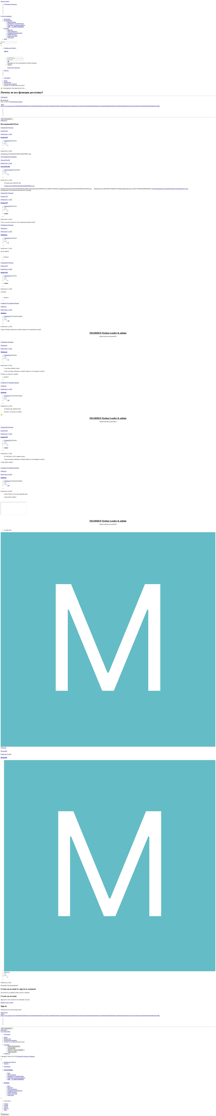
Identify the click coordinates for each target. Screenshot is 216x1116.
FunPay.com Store (12, 36)
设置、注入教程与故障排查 (15, 26)
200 (8, 321)
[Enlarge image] (19, 186)
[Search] (1, 45)
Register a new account (7, 1002)
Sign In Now (4, 1012)
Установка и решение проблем (16, 25)
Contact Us (7, 1053)
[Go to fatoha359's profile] (4, 97)
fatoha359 (4, 137)
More (5, 39)
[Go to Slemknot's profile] (4, 225)
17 (8, 174)
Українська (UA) (12, 1052)
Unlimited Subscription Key (14, 33)
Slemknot (4, 235)
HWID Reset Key (12, 34)
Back (8, 1073)
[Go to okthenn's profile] (4, 303)
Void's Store (10, 37)
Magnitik (4, 757)
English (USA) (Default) (13, 1046)
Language (6, 1044)
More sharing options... (7, 119)
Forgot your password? (13, 67)
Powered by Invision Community (26, 1056)
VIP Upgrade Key (12, 31)
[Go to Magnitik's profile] (108, 746)
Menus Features (11, 22)
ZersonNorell (5, 166)
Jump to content (5, 1)
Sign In (10, 64)
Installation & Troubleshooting (15, 23)
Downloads (7, 19)
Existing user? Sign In (10, 48)
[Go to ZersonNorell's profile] (5, 157)
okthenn (3, 313)
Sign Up (6, 70)
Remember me (11, 63)
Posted (6, 134)
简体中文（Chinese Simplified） (16, 1050)
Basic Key (10, 30)
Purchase (6, 28)
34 (8, 242)
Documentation (8, 20)
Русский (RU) (11, 1048)
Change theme (4, 1114)
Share (2, 104)
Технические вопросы (16, 101)
